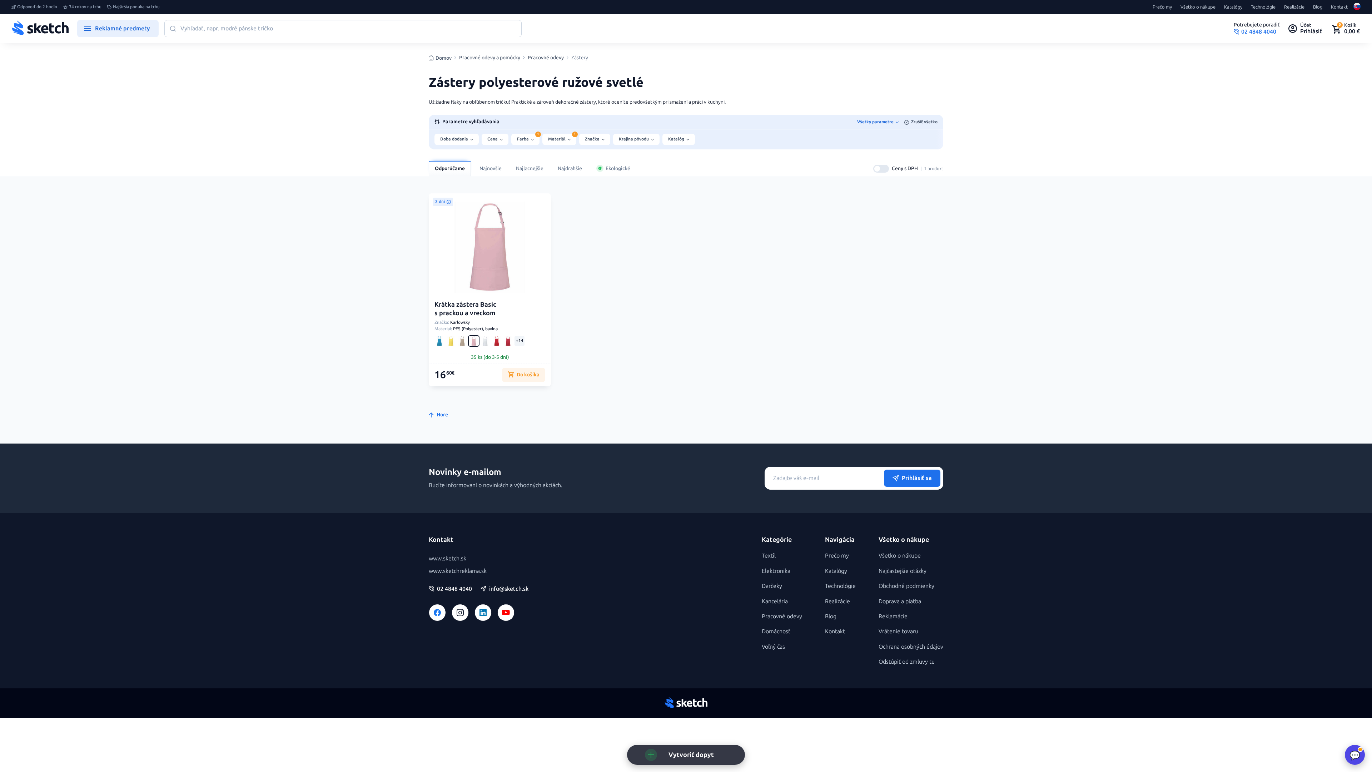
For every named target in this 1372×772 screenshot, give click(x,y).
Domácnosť (776, 631)
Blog (1317, 7)
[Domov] (40, 28)
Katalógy (1233, 7)
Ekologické (618, 168)
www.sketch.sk (447, 558)
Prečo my (1162, 7)
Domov (444, 58)
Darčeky (772, 586)
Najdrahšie (570, 168)
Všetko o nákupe (1198, 7)
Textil (769, 555)
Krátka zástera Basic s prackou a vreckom (465, 309)
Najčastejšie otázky (902, 571)
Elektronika (776, 571)
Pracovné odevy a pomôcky (489, 58)
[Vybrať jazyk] (1357, 7)
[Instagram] (460, 612)
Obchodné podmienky (906, 586)
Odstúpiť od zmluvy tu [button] (907, 661)
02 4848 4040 (454, 589)
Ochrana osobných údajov (911, 646)
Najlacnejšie (529, 168)
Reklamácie (893, 616)
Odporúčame (450, 168)
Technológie (1263, 7)
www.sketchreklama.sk (458, 571)
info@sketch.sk (508, 589)
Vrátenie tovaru (898, 631)
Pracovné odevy (546, 58)
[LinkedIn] (483, 612)
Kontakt (1339, 7)
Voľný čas (773, 646)
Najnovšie (490, 168)
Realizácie (1294, 7)
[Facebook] (437, 612)
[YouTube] (505, 612)
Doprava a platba (900, 601)
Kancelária (775, 601)
